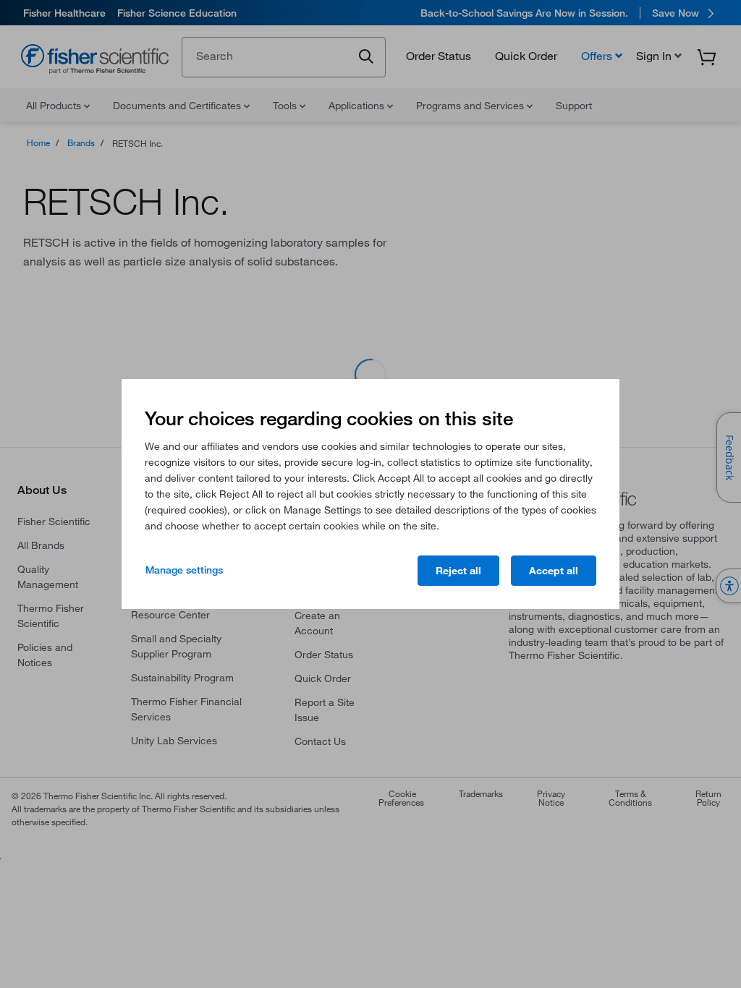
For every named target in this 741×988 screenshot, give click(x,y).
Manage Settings (184, 569)
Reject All (458, 570)
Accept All (553, 570)
